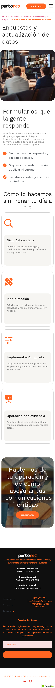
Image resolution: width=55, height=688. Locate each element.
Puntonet (7, 605)
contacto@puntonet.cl (30, 588)
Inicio (4, 17)
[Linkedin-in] (24, 681)
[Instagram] (30, 681)
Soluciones (7, 599)
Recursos (7, 611)
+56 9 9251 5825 (31, 572)
